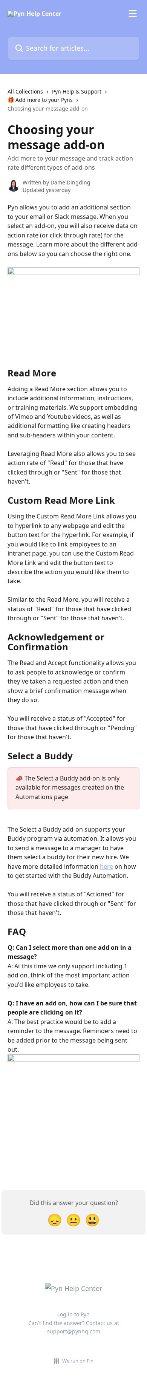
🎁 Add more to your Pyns (40, 99)
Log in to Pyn (73, 1314)
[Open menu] (132, 13)
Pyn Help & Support (76, 91)
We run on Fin (77, 1360)
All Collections (25, 91)
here (106, 866)
